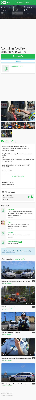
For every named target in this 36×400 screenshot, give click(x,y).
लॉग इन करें (15, 251)
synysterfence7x (17, 66)
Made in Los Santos (6, 395)
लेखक (20, 241)
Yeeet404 (10, 233)
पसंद (15, 142)
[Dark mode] (31, 2)
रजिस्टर (21, 251)
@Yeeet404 (11, 244)
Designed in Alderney (7, 393)
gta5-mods (11, 209)
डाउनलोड (19, 56)
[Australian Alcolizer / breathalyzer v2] (18, 111)
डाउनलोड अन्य (7, 142)
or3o (9, 222)
